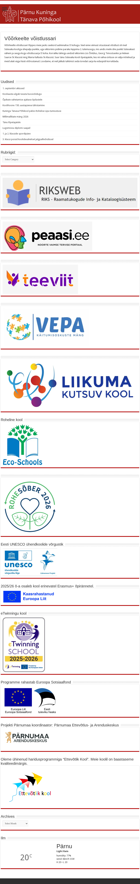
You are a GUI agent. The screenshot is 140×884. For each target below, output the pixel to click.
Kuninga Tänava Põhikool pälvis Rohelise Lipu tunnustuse (32, 111)
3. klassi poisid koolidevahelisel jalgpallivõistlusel (28, 139)
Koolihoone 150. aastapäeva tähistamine (24, 105)
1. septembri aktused (13, 88)
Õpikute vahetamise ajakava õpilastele (22, 99)
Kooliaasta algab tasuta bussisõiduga (22, 94)
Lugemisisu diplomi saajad (16, 128)
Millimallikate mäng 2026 (15, 116)
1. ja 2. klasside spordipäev (17, 133)
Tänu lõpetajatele (12, 122)
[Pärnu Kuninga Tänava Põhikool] (70, 13)
